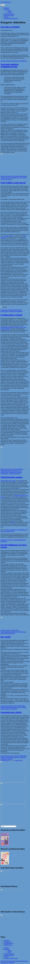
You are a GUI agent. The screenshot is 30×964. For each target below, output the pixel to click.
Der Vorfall (5, 637)
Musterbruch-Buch (9, 15)
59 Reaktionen (16, 473)
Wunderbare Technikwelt (7, 470)
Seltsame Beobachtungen (7, 707)
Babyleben (17, 61)
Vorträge (9, 11)
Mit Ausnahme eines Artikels (8, 480)
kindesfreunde (15, 757)
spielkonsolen (4, 473)
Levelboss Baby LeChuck (11, 315)
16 (14, 760)
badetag (24, 707)
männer (7, 709)
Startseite (6, 8)
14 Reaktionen (18, 311)
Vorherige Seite (5, 760)
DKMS (13, 522)
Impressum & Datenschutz (11, 18)
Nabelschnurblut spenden (11, 477)
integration (14, 632)
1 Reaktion (9, 759)
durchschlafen (4, 311)
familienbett (12, 311)
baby (20, 470)
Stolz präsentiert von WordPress (14, 961)
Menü (2, 5)
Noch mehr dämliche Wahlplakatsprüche (9, 65)
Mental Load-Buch (9, 14)
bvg (18, 177)
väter (6, 633)
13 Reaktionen (11, 633)
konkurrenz (22, 757)
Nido (21, 480)
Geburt (24, 177)
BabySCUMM (4, 472)
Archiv (9, 12)
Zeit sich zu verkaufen (10, 27)
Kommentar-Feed (8, 943)
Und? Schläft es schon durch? (13, 183)
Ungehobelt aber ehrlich (11, 712)
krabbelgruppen (21, 632)
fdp (21, 177)
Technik (10, 473)
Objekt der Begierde (6, 757)
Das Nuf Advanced (6, 2)
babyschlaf (19, 310)
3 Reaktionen (23, 61)
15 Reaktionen (13, 709)
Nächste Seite (19, 760)
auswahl (16, 470)
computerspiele (13, 472)
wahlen (2, 179)
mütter (2, 633)
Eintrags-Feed (7, 942)
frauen (8, 632)
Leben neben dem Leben (7, 177)
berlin (15, 177)
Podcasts (6, 17)
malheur (3, 709)
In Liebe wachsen (8, 236)
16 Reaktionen (8, 179)
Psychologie (4, 632)
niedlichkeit (4, 759)
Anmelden (7, 940)
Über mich (7, 9)
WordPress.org (8, 945)
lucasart (20, 472)
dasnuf (2, 61)
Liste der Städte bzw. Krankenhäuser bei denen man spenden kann (14, 530)
